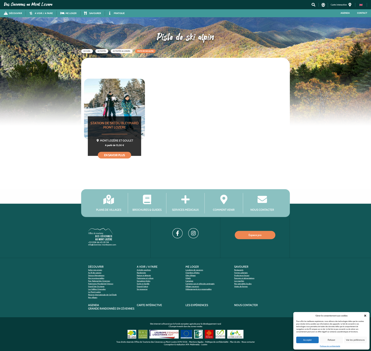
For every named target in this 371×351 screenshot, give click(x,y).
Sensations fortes (143, 281)
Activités (102, 51)
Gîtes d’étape (191, 275)
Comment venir (224, 209)
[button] (365, 315)
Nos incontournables (96, 278)
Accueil (87, 51)
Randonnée (141, 273)
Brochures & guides (147, 209)
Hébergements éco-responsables (199, 289)
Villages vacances (192, 286)
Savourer (241, 266)
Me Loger (192, 266)
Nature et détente (144, 275)
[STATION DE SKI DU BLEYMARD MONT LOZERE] (114, 109)
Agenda (345, 13)
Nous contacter (262, 209)
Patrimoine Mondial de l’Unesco (100, 284)
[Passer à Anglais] (361, 5)
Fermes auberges (241, 273)
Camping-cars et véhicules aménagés (200, 284)
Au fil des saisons (94, 273)
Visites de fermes (241, 286)
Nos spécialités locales (243, 284)
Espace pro (255, 235)
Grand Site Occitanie (96, 286)
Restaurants (238, 270)
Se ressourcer (142, 289)
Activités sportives (144, 270)
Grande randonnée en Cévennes (111, 308)
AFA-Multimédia (193, 344)
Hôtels (188, 278)
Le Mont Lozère (94, 292)
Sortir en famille (143, 284)
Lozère (204, 344)
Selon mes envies (95, 270)
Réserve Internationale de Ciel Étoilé (102, 295)
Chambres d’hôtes (193, 273)
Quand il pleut (142, 286)
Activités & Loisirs (121, 51)
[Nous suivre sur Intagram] (193, 233)
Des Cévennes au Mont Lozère (28, 4)
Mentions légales (196, 342)
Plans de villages (108, 209)
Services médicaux (185, 209)
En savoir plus (114, 155)
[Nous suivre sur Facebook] (177, 233)
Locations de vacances (194, 270)
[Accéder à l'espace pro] (323, 6)
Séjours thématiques (96, 275)
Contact (362, 13)
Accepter (307, 340)
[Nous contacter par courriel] (102, 245)
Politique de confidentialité (330, 346)
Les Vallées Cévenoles (97, 289)
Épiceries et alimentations (244, 278)
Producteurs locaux (241, 275)
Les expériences (197, 305)
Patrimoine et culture (145, 278)
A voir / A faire (147, 266)
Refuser (331, 340)
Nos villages (92, 297)
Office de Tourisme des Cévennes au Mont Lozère (155, 342)
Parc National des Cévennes (99, 281)
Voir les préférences (355, 340)
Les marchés (239, 281)
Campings (189, 281)
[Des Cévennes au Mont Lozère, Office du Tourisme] (100, 239)
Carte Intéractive (149, 305)
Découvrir (96, 266)
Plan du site (235, 342)
